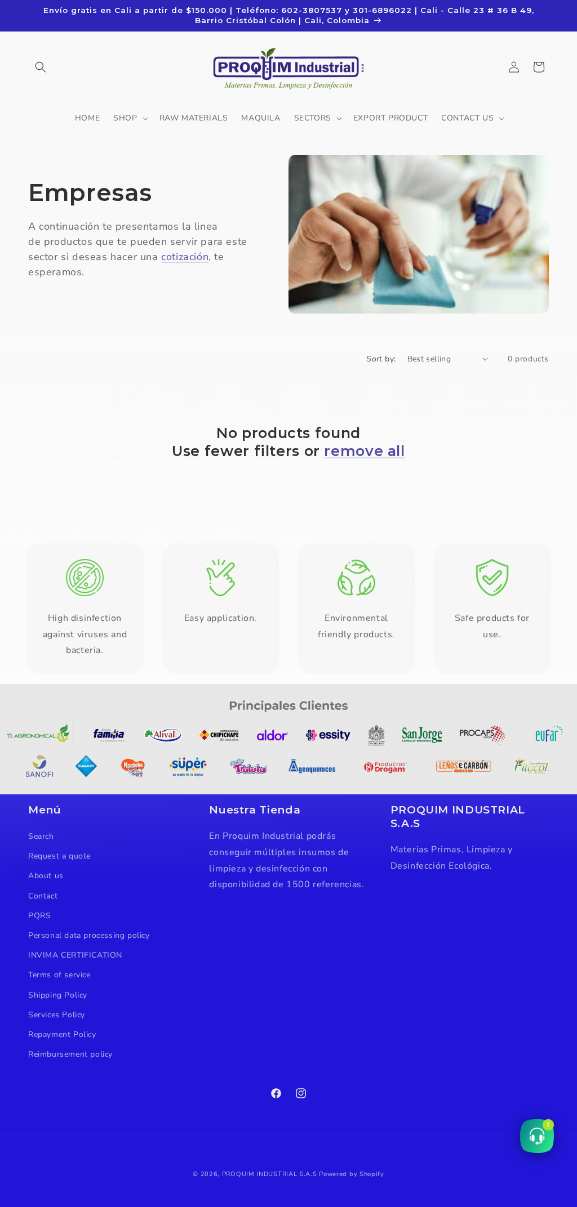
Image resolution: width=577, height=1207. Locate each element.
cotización (184, 256)
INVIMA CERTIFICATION (75, 955)
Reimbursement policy (70, 1054)
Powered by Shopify (351, 1174)
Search (41, 836)
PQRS (39, 915)
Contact (42, 896)
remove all (364, 450)
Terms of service (59, 974)
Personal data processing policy (89, 935)
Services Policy (56, 1014)
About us (46, 875)
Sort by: (381, 359)
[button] (40, 67)
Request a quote (59, 856)
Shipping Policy (57, 995)
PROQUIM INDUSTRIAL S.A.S (269, 1174)
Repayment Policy (62, 1034)
